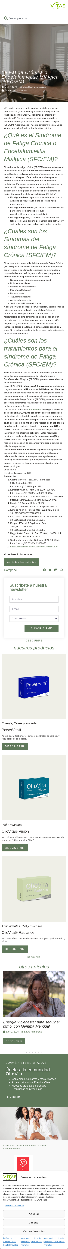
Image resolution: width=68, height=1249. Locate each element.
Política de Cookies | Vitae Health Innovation (10, 1241)
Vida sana (22, 90)
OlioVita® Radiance (18, 932)
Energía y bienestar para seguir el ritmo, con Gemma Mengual (31, 1024)
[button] (5, 5)
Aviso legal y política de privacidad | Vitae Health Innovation (31, 1241)
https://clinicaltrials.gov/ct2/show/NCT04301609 (34, 546)
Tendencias (10, 90)
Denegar (34, 1222)
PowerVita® (12, 730)
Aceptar (34, 1213)
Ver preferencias (34, 1231)
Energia (7, 723)
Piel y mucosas (12, 824)
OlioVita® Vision (15, 831)
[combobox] (34, 18)
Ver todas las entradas (21, 562)
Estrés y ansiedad (26, 723)
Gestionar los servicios (14, 1205)
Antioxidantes (11, 926)
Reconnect (35, 409)
